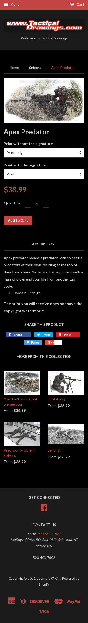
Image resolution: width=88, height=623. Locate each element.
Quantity (12, 203)
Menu (14, 4)
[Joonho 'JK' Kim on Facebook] (44, 507)
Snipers (35, 67)
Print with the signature (25, 165)
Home (14, 67)
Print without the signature (28, 143)
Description (42, 244)
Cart (80, 4)
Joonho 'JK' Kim (48, 534)
